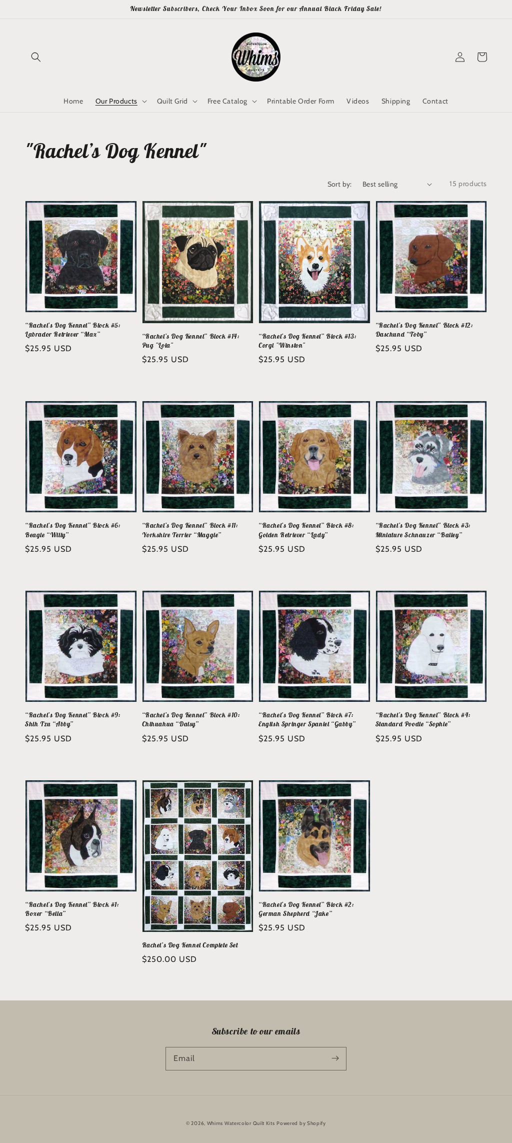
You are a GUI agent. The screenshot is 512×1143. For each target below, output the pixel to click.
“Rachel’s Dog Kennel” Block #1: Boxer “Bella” (72, 909)
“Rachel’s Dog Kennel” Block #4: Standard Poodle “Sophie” (424, 719)
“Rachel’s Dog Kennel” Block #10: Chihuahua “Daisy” (191, 719)
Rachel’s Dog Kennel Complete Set (190, 945)
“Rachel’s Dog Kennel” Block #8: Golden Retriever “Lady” (306, 530)
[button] (36, 57)
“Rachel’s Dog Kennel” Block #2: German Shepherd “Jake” (306, 909)
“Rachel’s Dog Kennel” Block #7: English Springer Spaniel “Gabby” (307, 719)
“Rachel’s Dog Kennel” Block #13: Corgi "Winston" (307, 341)
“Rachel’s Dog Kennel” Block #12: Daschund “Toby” (425, 330)
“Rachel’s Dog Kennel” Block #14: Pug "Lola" (191, 341)
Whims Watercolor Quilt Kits (241, 1123)
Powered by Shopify (301, 1123)
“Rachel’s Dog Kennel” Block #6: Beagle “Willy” (73, 530)
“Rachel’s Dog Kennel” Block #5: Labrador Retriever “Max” (73, 330)
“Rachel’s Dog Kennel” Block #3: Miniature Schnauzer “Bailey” (424, 530)
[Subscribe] (335, 1058)
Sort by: (340, 184)
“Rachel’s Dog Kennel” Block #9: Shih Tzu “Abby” (73, 719)
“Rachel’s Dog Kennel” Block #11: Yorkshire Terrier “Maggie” (190, 530)
